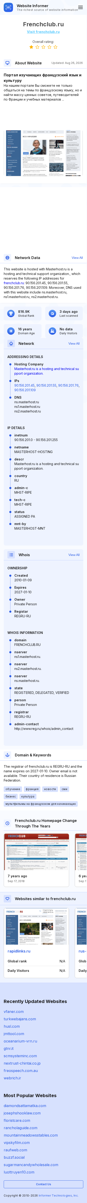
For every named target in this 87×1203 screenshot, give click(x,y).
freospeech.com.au (21, 1070)
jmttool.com (14, 1033)
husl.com (12, 1026)
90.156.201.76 (68, 385)
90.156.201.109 (25, 390)
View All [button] (77, 258)
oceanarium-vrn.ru (20, 1041)
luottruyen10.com (19, 1172)
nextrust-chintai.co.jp (22, 1063)
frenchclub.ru (14, 283)
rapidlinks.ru (19, 951)
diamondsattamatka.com (25, 1105)
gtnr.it (8, 1048)
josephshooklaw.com (22, 1113)
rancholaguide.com (20, 1127)
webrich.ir (12, 1078)
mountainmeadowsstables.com (31, 1135)
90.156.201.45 (24, 385)
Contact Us (43, 1184)
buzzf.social (14, 1157)
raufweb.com (15, 1150)
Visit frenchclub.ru (43, 32)
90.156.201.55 (46, 385)
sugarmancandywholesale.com (31, 1164)
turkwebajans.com (20, 1019)
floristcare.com (17, 1120)
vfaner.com (14, 1011)
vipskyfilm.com (17, 1142)
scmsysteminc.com (20, 1056)
